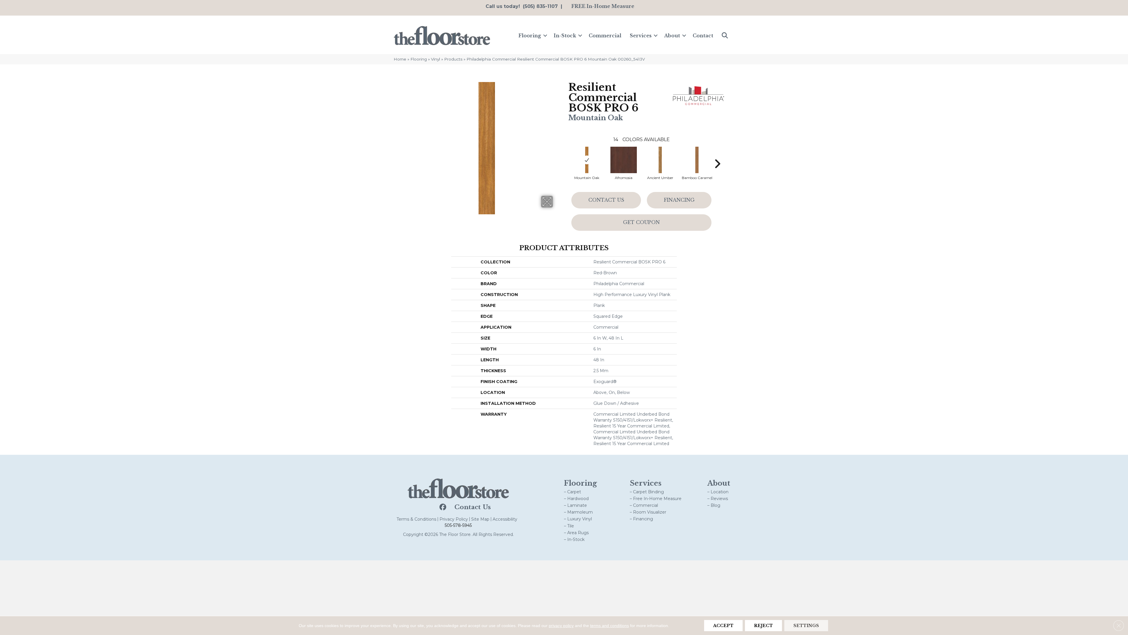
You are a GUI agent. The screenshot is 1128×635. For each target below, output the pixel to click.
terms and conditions (609, 625)
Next (717, 155)
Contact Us (606, 200)
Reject (763, 625)
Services (641, 36)
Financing (679, 200)
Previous (565, 155)
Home (400, 59)
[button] (545, 35)
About (672, 36)
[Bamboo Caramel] (697, 160)
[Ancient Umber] (660, 160)
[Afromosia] (623, 160)
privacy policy (561, 625)
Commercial (605, 36)
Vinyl (435, 59)
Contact (703, 36)
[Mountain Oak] (587, 160)
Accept (723, 625)
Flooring (529, 36)
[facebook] (442, 507)
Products (453, 59)
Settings (806, 625)
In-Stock (565, 36)
